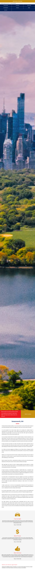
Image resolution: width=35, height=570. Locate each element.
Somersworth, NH (13, 3)
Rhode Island (29, 5)
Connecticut (17, 5)
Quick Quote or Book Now (17, 1)
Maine (29, 7)
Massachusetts (6, 5)
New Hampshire (6, 7)
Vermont (17, 7)
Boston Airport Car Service (5, 3)
